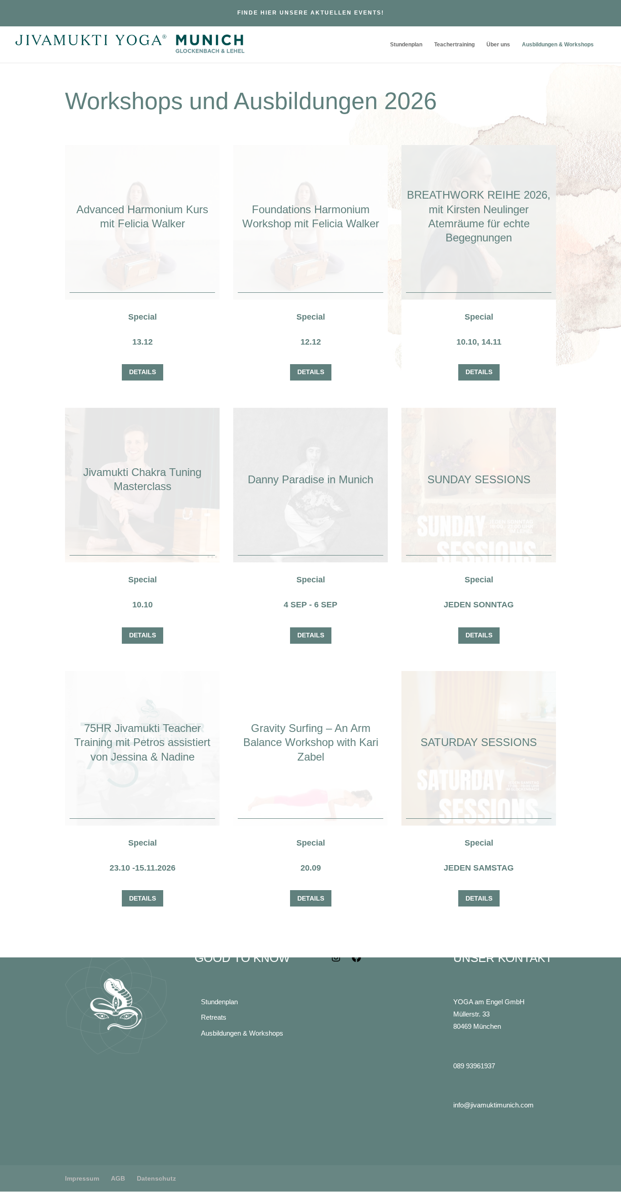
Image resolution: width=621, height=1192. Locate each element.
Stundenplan (406, 44)
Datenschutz (156, 1178)
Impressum (82, 1178)
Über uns (498, 44)
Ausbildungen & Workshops (558, 44)
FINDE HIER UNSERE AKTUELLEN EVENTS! (310, 13)
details (142, 372)
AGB (118, 1178)
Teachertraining (454, 44)
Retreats (213, 1017)
